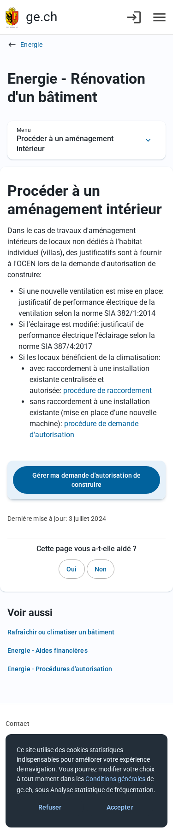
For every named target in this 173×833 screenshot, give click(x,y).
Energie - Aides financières (47, 650)
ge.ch (41, 16)
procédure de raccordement (107, 390)
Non (101, 569)
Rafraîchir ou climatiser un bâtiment (61, 632)
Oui (71, 569)
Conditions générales (115, 778)
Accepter (120, 807)
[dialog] (86, 780)
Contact (18, 723)
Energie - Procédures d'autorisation (60, 669)
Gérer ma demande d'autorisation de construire (86, 480)
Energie (31, 44)
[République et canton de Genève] (12, 17)
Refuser (50, 807)
